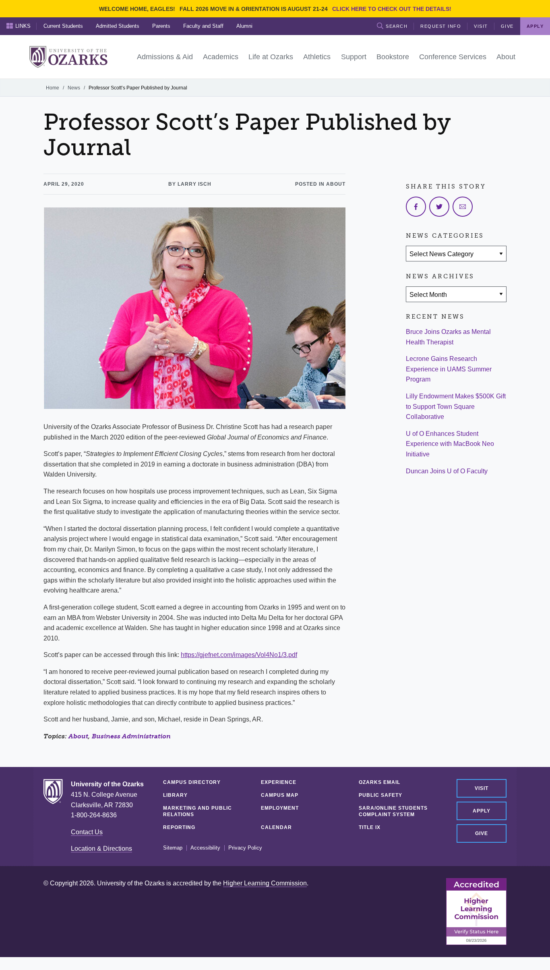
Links (23, 26)
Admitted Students (117, 26)
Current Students (63, 26)
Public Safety (380, 795)
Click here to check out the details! (391, 9)
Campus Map (279, 795)
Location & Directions (101, 848)
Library (175, 795)
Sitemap (172, 848)
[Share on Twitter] (439, 207)
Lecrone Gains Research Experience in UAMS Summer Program (449, 369)
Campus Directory (192, 782)
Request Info (440, 26)
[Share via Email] (463, 207)
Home (52, 88)
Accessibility (205, 848)
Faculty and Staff (203, 26)
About (78, 736)
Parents (161, 26)
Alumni (244, 26)
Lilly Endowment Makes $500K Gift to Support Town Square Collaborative (456, 406)
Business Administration (131, 736)
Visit (481, 26)
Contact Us (87, 832)
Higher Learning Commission (265, 883)
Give (507, 26)
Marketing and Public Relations (197, 811)
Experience (278, 782)
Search (396, 26)
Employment (280, 808)
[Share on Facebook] (416, 207)
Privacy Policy (245, 848)
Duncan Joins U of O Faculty (447, 471)
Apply (481, 811)
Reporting (179, 827)
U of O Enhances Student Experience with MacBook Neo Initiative (450, 444)
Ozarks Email (379, 782)
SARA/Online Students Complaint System (393, 811)
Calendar (276, 827)
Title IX (369, 827)
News (74, 88)
